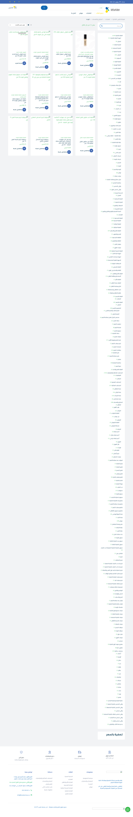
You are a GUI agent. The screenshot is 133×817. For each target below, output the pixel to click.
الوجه (82, 52)
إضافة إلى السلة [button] (84, 65)
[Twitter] (14, 2)
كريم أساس (81, 54)
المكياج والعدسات (88, 52)
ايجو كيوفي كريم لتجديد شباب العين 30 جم (19, 55)
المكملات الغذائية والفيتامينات (44, 778)
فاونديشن (87, 54)
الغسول (61, 52)
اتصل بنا (90, 784)
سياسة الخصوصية (88, 778)
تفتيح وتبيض (23, 97)
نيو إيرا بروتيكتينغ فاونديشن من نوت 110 (85, 57)
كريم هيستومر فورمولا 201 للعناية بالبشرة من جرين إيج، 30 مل (41, 98)
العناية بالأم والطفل (67, 782)
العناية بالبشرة (67, 52)
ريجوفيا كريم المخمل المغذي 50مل (42, 140)
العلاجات (70, 779)
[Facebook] (19, 2)
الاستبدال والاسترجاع (87, 781)
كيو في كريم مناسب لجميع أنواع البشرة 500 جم (63, 97)
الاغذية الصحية (69, 776)
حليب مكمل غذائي (47, 787)
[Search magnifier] (102, 26)
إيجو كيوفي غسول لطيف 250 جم (63, 55)
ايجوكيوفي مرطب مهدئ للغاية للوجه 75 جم (85, 97)
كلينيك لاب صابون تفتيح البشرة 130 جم (86, 142)
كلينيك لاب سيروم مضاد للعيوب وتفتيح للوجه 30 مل (19, 100)
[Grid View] (28, 25)
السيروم (24, 95)
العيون (24, 52)
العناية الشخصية (68, 785)
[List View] (31, 25)
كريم (17, 52)
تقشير (47, 54)
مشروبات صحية (48, 790)
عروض (91, 54)
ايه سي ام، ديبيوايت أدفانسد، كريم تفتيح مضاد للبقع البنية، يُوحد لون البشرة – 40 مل (63, 142)
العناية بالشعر (69, 794)
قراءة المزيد (18, 63)
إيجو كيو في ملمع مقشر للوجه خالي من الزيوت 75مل (41, 58)
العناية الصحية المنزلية (67, 788)
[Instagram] (10, 2)
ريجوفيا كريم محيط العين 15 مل (18, 140)
